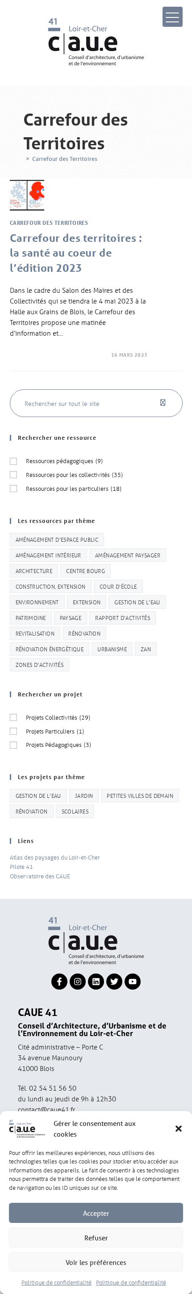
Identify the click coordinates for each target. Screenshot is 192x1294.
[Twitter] (114, 982)
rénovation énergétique (50, 649)
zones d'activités (40, 664)
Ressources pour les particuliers (73, 488)
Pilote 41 (21, 866)
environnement (37, 602)
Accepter (96, 1213)
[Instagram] (78, 982)
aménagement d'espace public (57, 539)
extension (87, 602)
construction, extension (51, 586)
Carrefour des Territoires (64, 159)
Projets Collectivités (58, 717)
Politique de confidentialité (56, 1282)
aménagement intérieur (48, 555)
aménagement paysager (127, 555)
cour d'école (118, 586)
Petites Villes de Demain (140, 795)
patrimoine (31, 617)
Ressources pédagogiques (64, 460)
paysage (71, 617)
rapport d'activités (122, 617)
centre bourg (85, 570)
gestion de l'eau (137, 602)
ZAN (146, 649)
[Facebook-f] (59, 982)
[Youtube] (133, 982)
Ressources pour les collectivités (74, 474)
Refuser (96, 1237)
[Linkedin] (96, 982)
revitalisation (35, 633)
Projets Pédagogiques (58, 744)
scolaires (75, 811)
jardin (84, 795)
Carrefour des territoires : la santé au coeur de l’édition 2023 (76, 253)
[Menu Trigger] (173, 17)
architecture (34, 570)
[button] (178, 1128)
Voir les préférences (96, 1262)
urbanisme (112, 649)
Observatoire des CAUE (40, 876)
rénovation (84, 633)
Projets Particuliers (55, 731)
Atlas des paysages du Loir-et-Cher (55, 857)
